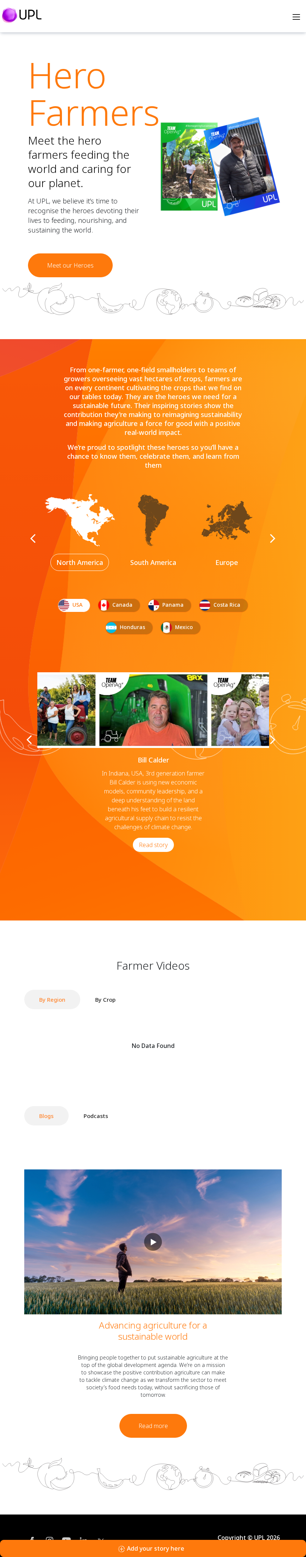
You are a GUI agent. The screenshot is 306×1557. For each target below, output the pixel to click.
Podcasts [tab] (96, 1115)
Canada (122, 604)
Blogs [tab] (46, 1115)
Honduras (132, 627)
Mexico (184, 627)
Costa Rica (226, 604)
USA (77, 604)
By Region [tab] (52, 999)
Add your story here (154, 1548)
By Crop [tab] (105, 999)
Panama (173, 604)
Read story (41, 854)
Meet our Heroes (70, 265)
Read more (153, 1426)
